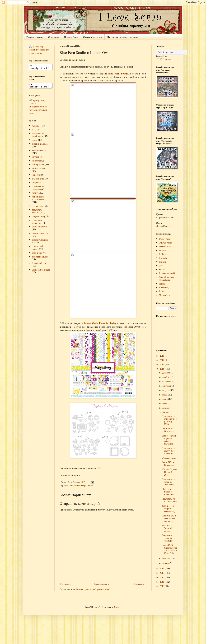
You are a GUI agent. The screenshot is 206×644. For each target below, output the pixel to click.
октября (166, 381)
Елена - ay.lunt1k (167, 273)
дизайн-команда (39, 143)
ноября (166, 377)
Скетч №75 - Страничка (168, 463)
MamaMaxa (164, 295)
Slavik (162, 269)
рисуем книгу (38, 216)
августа (166, 390)
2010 (162, 586)
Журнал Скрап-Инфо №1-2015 (169, 472)
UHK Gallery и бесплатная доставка (169, 518)
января (165, 563)
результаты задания (37, 211)
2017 (162, 360)
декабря (166, 372)
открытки (36, 182)
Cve (161, 265)
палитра (36, 192)
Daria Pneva (164, 238)
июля (165, 394)
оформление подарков (38, 188)
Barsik (162, 291)
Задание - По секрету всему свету (169, 508)
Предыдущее (139, 583)
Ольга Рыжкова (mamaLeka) (166, 278)
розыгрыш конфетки (37, 221)
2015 (162, 368)
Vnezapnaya (164, 287)
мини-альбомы (39, 168)
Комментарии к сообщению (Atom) (93, 589)
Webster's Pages (169, 457)
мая (164, 403)
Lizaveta (163, 257)
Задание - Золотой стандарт (167, 528)
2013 (162, 572)
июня (165, 398)
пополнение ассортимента (81, 485)
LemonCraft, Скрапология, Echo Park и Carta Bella (169, 549)
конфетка (36, 160)
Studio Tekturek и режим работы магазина (169, 439)
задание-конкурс (40, 150)
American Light (39, 263)
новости (36, 174)
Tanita (162, 283)
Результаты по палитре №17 (169, 500)
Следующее (65, 583)
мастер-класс (38, 164)
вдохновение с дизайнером (39, 135)
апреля (165, 407)
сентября (166, 385)
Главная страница (34, 37)
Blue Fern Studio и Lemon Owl (168, 491)
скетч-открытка (39, 226)
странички (37, 252)
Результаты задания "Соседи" (167, 538)
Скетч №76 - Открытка (168, 430)
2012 (162, 577)
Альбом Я (36, 125)
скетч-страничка (40, 233)
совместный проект (37, 247)
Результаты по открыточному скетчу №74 (169, 420)
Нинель (162, 261)
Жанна (162, 250)
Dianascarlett (165, 246)
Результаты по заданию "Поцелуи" (168, 482)
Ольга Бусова (165, 242)
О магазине (53, 37)
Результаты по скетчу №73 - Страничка (169, 450)
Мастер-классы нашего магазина (122, 37)
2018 (162, 355)
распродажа (37, 205)
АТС (34, 129)
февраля (166, 558)
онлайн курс (38, 178)
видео (34, 139)
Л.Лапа (162, 254)
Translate (167, 59)
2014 (162, 568)
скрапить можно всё (40, 241)
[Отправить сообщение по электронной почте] (92, 482)
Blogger (117, 606)
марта (165, 412)
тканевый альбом (40, 256)
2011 (162, 581)
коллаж (35, 156)
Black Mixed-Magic (41, 269)
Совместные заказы (92, 37)
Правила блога (71, 37)
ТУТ (99, 467)
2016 (162, 364)
